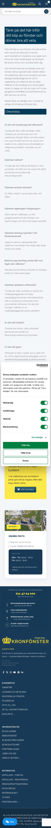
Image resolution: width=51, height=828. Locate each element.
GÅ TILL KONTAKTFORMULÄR (15, 710)
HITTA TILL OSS (8, 705)
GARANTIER (7, 687)
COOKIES (6, 797)
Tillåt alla (25, 445)
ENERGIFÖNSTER (9, 736)
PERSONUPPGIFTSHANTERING (15, 784)
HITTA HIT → (14, 527)
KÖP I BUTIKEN (27, 490)
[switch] (44, 411)
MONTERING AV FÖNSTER (13, 696)
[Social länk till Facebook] (3, 672)
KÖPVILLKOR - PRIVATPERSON (15, 780)
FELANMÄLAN (8, 701)
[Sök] (46, 11)
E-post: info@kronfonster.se (22, 546)
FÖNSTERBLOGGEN (10, 749)
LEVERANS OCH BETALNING (14, 692)
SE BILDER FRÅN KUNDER (13, 740)
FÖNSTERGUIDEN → (10, 802)
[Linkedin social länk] (22, 672)
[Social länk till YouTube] (15, 672)
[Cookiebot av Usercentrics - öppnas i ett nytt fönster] (36, 365)
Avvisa (25, 461)
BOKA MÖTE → (8, 714)
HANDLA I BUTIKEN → (11, 758)
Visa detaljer (37, 437)
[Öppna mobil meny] (3, 3)
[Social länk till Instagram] (10, 672)
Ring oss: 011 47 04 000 (20, 542)
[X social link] (7, 672)
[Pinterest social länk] (18, 672)
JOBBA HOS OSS (9, 753)
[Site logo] (24, 3)
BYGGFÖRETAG (8, 788)
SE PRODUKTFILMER (10, 745)
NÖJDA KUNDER (9, 731)
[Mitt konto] (39, 3)
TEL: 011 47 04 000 (29, 824)
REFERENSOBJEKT (10, 793)
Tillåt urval (25, 453)
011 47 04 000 (25, 593)
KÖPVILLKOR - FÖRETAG (12, 775)
